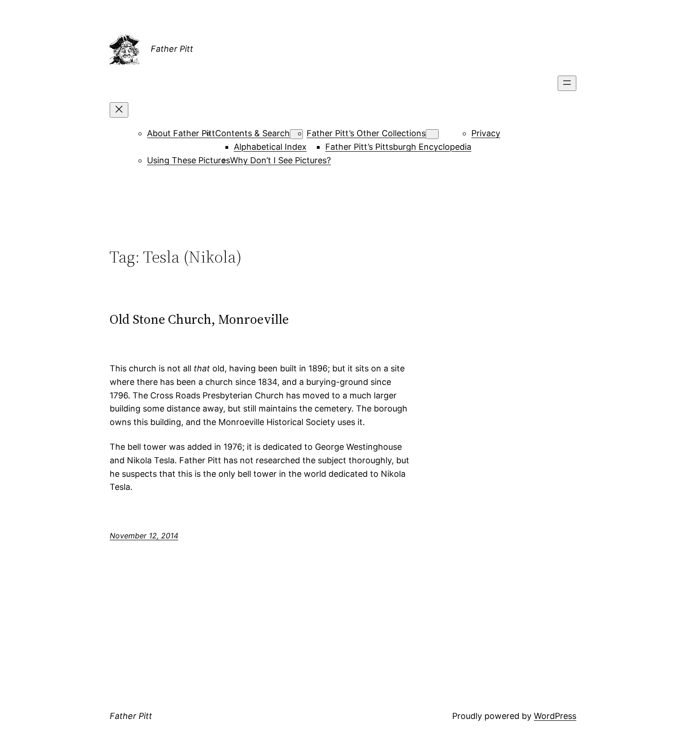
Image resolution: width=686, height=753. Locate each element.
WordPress (555, 716)
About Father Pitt (181, 133)
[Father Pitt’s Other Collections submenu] (432, 134)
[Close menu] (119, 110)
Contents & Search (252, 133)
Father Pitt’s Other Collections (366, 133)
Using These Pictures (188, 160)
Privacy (485, 133)
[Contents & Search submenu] (296, 134)
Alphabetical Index (270, 147)
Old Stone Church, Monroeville (199, 319)
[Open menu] (567, 83)
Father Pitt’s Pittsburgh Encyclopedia (398, 147)
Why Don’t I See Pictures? (280, 160)
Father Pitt (172, 49)
